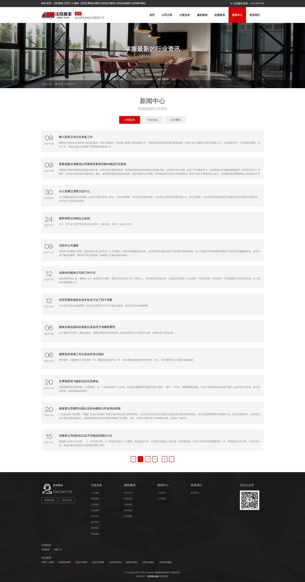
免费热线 (49, 500)
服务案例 (202, 15)
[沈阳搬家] (57, 15)
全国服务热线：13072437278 (248, 3)
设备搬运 (95, 528)
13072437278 (62, 492)
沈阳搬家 (45, 549)
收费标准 (219, 15)
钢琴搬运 (95, 522)
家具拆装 (95, 516)
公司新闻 (175, 119)
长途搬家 (95, 510)
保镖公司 (58, 549)
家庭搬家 (95, 498)
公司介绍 (167, 15)
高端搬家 (95, 534)
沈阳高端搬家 (165, 562)
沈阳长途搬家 (98, 562)
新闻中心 (237, 15)
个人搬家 (95, 493)
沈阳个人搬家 (47, 562)
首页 (152, 15)
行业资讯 (152, 119)
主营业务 (184, 15)
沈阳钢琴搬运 (131, 562)
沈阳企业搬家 (81, 562)
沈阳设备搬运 (148, 562)
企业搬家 (95, 504)
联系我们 (255, 15)
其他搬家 (128, 516)
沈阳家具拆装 (115, 562)
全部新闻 (129, 119)
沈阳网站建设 (153, 576)
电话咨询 (67, 500)
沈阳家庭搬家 (64, 562)
